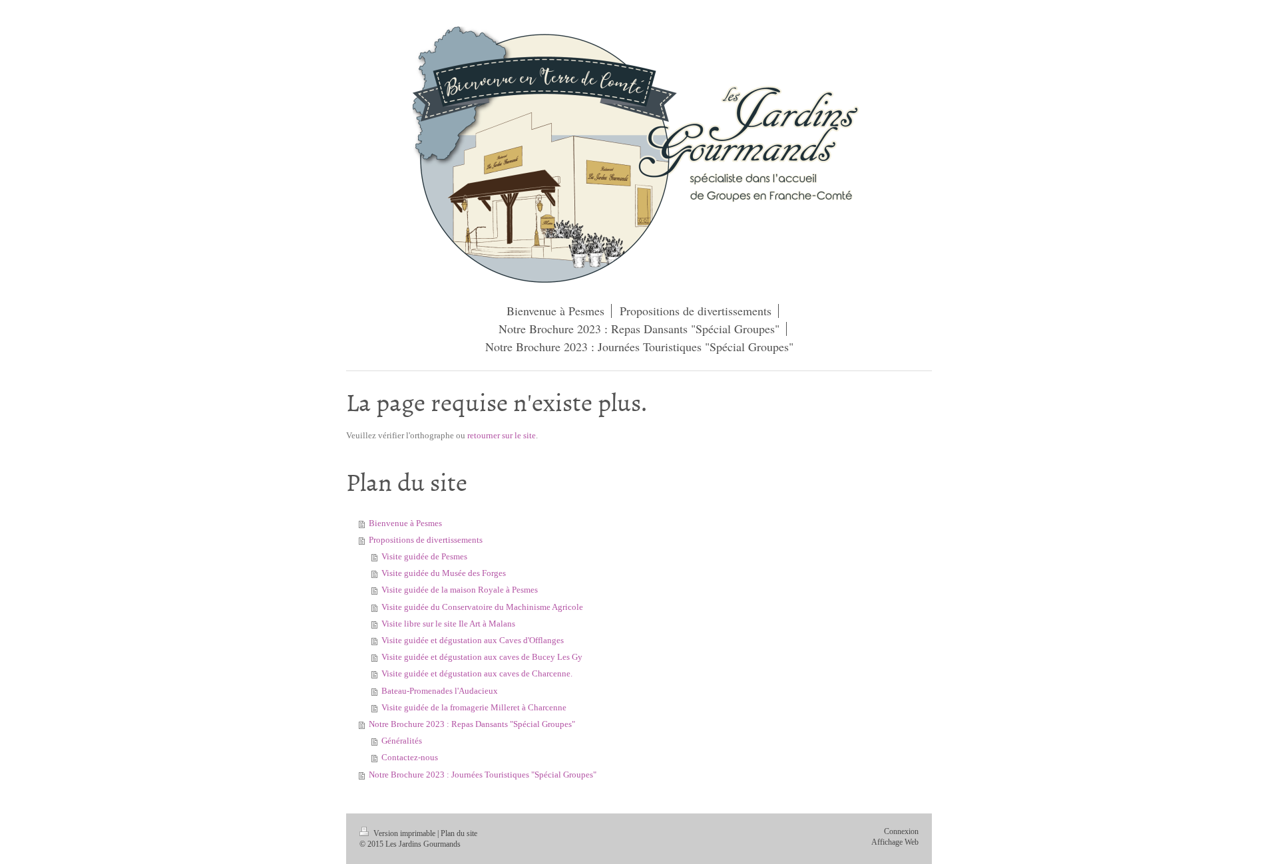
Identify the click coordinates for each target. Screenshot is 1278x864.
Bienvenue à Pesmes (405, 523)
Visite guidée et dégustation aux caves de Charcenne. (476, 673)
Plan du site (459, 833)
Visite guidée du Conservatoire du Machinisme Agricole (482, 607)
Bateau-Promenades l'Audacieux (439, 691)
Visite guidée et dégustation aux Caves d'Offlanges (472, 640)
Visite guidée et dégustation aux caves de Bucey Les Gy (481, 657)
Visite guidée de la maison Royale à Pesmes (459, 590)
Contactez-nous (409, 757)
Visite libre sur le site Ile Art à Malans (448, 624)
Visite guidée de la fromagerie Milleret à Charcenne (473, 707)
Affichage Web (895, 842)
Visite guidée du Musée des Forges (443, 573)
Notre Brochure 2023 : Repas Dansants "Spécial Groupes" (472, 724)
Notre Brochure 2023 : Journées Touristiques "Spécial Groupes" (482, 775)
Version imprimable (404, 833)
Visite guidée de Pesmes (424, 556)
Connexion (901, 831)
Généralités (401, 741)
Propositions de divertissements (426, 540)
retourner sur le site (501, 435)
